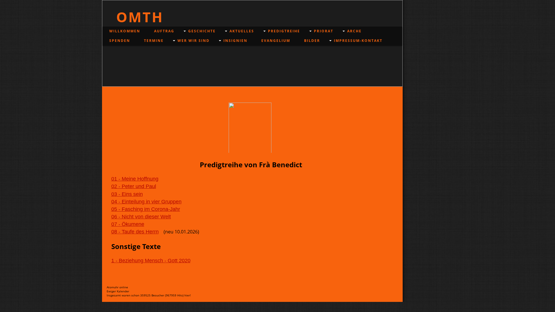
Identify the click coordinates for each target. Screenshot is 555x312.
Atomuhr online (117, 287)
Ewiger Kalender (118, 291)
